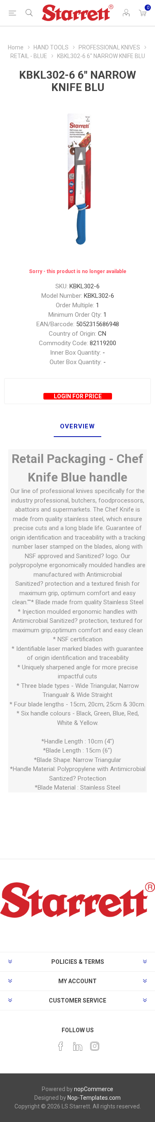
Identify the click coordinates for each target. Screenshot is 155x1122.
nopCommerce (93, 1089)
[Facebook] (60, 1046)
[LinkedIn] (77, 1046)
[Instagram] (94, 1046)
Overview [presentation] (77, 426)
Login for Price (78, 396)
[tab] (77, 426)
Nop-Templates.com (94, 1097)
